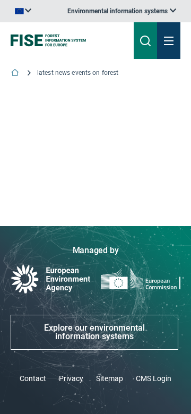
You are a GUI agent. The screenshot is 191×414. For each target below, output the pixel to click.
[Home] (16, 73)
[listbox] (121, 11)
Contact (33, 378)
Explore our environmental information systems (94, 332)
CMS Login (153, 378)
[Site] (64, 40)
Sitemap (109, 378)
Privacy (71, 378)
